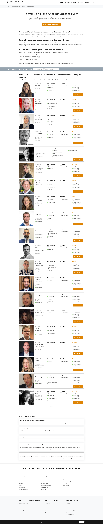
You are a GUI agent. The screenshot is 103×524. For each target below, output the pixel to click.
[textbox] (51, 69)
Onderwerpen (63, 2)
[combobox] (38, 69)
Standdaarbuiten (30, 6)
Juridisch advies (71, 2)
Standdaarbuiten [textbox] (37, 69)
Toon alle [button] (50, 92)
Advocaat (79, 2)
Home (9, 6)
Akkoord (82, 521)
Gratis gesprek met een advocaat (50, 24)
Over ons (87, 2)
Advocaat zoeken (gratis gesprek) (18, 6)
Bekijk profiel (77, 94)
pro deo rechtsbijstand (30, 57)
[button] (51, 89)
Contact (93, 2)
